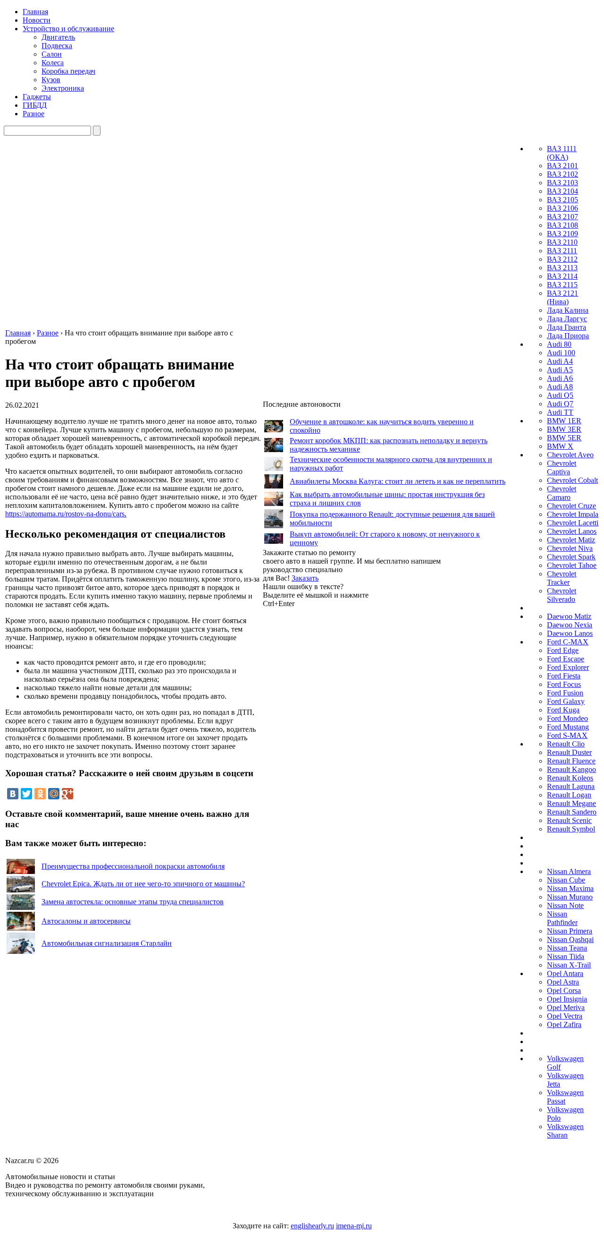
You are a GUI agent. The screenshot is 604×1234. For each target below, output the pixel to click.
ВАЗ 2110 (562, 242)
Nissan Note (565, 905)
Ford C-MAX (567, 642)
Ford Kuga (563, 710)
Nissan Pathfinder (562, 918)
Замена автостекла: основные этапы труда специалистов (133, 902)
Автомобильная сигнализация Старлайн (107, 943)
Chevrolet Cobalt (572, 480)
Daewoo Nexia (569, 625)
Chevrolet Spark (571, 557)
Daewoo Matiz (569, 616)
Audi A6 (560, 378)
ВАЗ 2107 (562, 217)
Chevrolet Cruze (571, 506)
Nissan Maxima (570, 888)
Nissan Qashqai (570, 939)
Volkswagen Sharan (565, 1131)
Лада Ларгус (567, 319)
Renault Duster (569, 752)
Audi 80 (559, 344)
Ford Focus (564, 684)
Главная (35, 12)
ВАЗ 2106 (562, 208)
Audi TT (560, 412)
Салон (52, 54)
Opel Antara (565, 973)
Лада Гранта (566, 327)
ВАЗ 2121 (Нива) (562, 297)
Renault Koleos (570, 778)
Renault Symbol (571, 829)
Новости (36, 20)
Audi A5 (560, 370)
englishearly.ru (312, 1226)
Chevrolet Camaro (561, 493)
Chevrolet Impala (572, 514)
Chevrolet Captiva (561, 467)
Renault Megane (571, 803)
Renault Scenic (569, 820)
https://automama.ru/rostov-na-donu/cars (65, 514)
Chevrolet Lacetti (572, 523)
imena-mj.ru (354, 1226)
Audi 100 (561, 353)
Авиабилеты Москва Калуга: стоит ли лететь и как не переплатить (397, 481)
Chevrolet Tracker (561, 578)
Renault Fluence (571, 761)
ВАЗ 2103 (562, 183)
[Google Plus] (67, 793)
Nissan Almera (569, 871)
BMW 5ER (564, 438)
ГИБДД (35, 105)
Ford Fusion (565, 693)
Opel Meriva (566, 1007)
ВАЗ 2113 (562, 268)
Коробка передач (68, 71)
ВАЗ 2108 (562, 225)
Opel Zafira (564, 1024)
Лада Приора (568, 336)
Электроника (63, 88)
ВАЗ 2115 (562, 285)
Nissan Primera (569, 931)
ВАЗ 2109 (562, 234)
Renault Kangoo (571, 769)
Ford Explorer (568, 667)
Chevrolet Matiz (571, 540)
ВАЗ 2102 (562, 174)
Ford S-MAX (567, 735)
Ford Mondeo (567, 718)
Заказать (305, 578)
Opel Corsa (564, 990)
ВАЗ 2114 (562, 276)
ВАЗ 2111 (562, 251)
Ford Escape (565, 659)
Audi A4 (560, 361)
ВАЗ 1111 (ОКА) (562, 153)
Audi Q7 (560, 404)
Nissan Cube (566, 880)
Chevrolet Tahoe (571, 565)
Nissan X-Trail (569, 965)
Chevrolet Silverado (561, 595)
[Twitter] (26, 793)
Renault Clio (566, 744)
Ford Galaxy (566, 701)
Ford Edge (563, 650)
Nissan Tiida (565, 956)
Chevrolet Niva (570, 548)
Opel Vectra (564, 1016)
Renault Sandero (571, 812)
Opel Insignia (567, 999)
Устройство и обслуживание (68, 29)
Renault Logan (569, 795)
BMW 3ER (564, 429)
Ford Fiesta (563, 676)
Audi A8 (560, 387)
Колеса (53, 63)
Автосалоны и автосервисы (86, 921)
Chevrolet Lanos (571, 531)
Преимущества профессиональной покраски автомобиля (133, 866)
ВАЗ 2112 (562, 259)
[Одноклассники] (40, 793)
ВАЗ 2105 (562, 200)
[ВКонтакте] (12, 793)
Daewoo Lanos (570, 633)
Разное (33, 114)
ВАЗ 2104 (562, 191)
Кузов (51, 80)
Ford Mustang (568, 727)
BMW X (560, 446)
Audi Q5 (560, 395)
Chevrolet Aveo (570, 455)
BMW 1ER (564, 421)
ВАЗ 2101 (562, 166)
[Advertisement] (333, 749)
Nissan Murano (570, 897)
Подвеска (57, 46)
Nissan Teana (567, 948)
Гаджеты (37, 97)
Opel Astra (563, 982)
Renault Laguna (571, 786)
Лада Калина (567, 310)
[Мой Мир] (53, 793)
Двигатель (58, 37)
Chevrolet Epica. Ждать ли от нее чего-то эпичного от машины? (143, 884)
